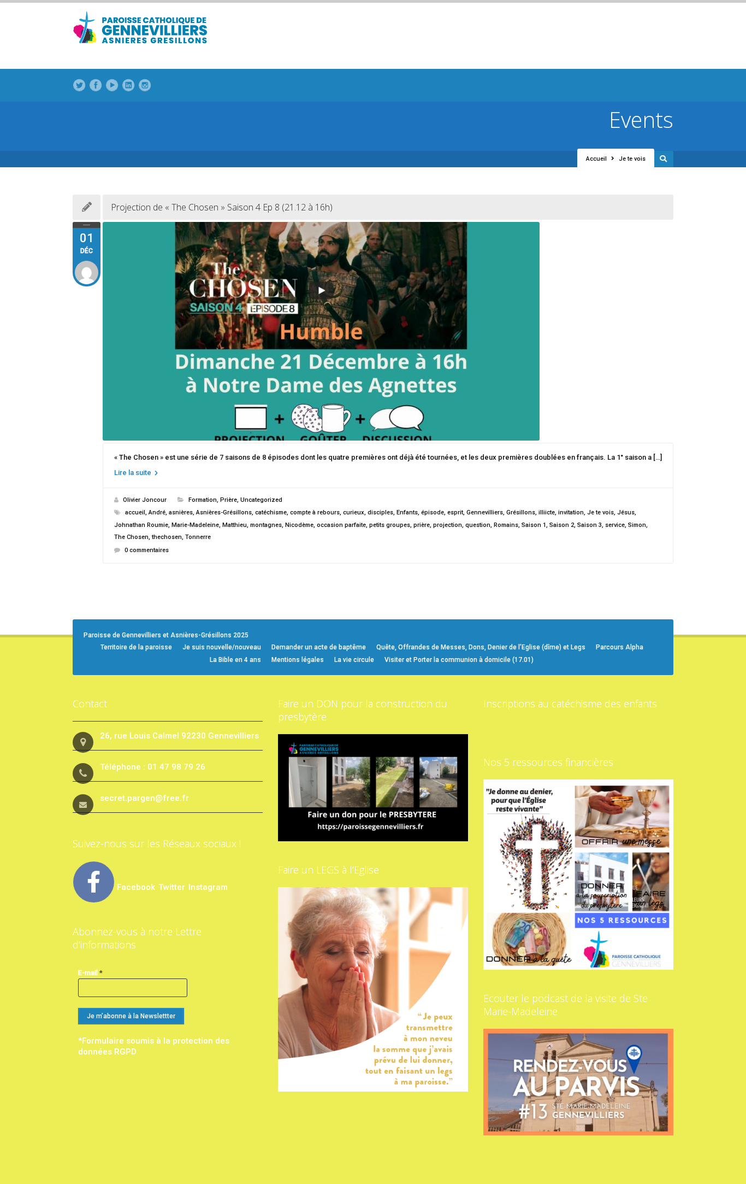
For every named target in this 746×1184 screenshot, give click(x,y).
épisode (432, 512)
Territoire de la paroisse (136, 647)
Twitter (172, 887)
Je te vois (600, 512)
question (477, 525)
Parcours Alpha (619, 647)
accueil (135, 512)
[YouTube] (112, 85)
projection (447, 525)
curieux (353, 512)
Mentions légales (297, 660)
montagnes (266, 525)
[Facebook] (95, 85)
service (615, 525)
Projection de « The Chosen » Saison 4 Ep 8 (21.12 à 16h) (222, 207)
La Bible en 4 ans (235, 660)
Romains (506, 525)
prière (421, 525)
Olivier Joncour (145, 499)
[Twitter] (79, 85)
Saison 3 (589, 525)
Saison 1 (534, 525)
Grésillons (520, 512)
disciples (380, 512)
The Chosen (131, 537)
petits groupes (389, 525)
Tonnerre (198, 537)
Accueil (596, 158)
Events (641, 119)
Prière (228, 499)
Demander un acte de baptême (318, 647)
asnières (181, 512)
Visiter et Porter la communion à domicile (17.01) (459, 660)
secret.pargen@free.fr (144, 798)
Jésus (626, 512)
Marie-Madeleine (195, 525)
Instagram (208, 887)
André (157, 512)
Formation (202, 499)
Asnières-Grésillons (224, 512)
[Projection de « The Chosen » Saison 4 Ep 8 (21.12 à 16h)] (388, 331)
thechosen (167, 537)
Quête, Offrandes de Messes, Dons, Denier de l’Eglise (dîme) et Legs (480, 647)
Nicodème (299, 525)
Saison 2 (561, 525)
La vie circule (354, 660)
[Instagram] (144, 85)
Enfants (407, 512)
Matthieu (234, 525)
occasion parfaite (341, 525)
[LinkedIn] (128, 85)
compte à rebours (315, 512)
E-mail (90, 973)
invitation (571, 512)
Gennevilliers (484, 512)
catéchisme (271, 512)
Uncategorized (261, 499)
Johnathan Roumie (141, 525)
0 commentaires (147, 550)
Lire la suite (133, 472)
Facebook (136, 887)
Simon (637, 525)
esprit (455, 512)
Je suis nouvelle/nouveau (221, 647)
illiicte (546, 512)
